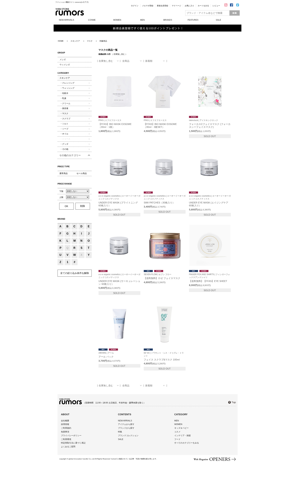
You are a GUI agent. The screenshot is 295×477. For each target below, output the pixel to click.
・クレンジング (67, 83)
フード (177, 439)
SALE (218, 20)
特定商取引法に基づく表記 (73, 443)
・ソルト (64, 124)
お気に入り (189, 6)
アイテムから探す (126, 424)
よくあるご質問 (68, 446)
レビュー (216, 6)
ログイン (134, 6)
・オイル (64, 134)
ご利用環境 (66, 439)
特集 (120, 432)
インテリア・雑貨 (182, 435)
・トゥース (65, 139)
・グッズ (64, 144)
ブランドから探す (126, 428)
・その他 (64, 149)
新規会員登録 (162, 6)
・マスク (64, 113)
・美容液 (64, 108)
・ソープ (64, 129)
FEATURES (193, 20)
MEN (142, 20)
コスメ (177, 432)
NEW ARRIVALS (66, 20)
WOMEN (117, 20)
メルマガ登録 (147, 6)
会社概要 (65, 420)
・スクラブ (65, 118)
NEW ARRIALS (125, 420)
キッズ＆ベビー (181, 428)
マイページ (176, 6)
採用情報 (65, 424)
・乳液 (63, 98)
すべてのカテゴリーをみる (186, 443)
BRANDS (167, 20)
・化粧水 (64, 93)
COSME (92, 20)
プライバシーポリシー (71, 435)
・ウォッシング (67, 88)
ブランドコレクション (128, 435)
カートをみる (203, 6)
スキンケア (65, 78)
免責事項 (65, 432)
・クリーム (65, 103)
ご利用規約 (66, 428)
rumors (69, 12)
